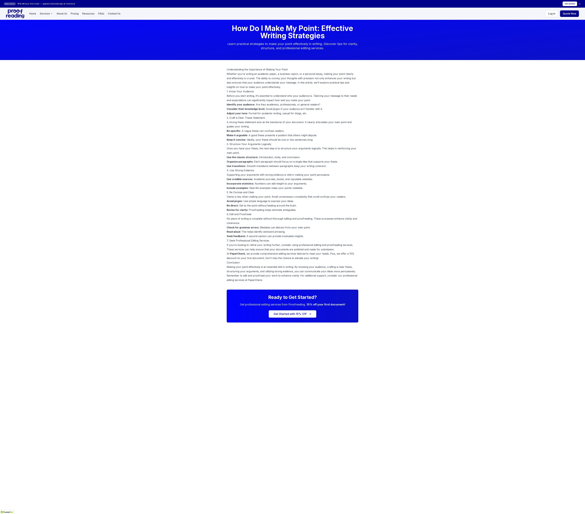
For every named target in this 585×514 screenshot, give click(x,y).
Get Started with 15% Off (290, 313)
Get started (570, 4)
